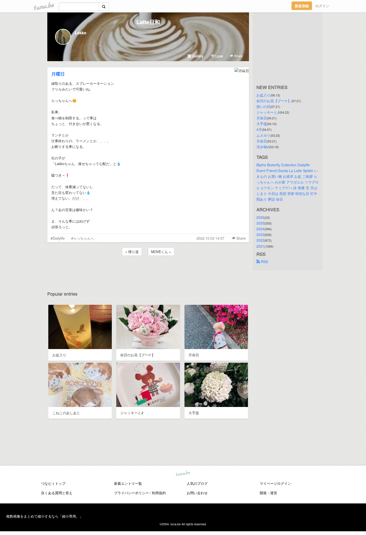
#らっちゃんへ (82, 238)
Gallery (197, 55)
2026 (260, 217)
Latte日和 (148, 22)
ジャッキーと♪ (268, 112)
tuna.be (182, 473)
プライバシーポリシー (131, 492)
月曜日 (58, 74)
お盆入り (263, 94)
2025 (260, 223)
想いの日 (263, 106)
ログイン (322, 5)
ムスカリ (263, 135)
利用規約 (159, 492)
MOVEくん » (161, 251)
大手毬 (261, 123)
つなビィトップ (53, 483)
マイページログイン (275, 483)
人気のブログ (197, 483)
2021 (260, 246)
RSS (264, 261)
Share (238, 55)
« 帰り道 (132, 251)
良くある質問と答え (56, 492)
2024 (260, 228)
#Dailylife (58, 238)
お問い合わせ (197, 492)
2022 (260, 240)
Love (218, 55)
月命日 (261, 117)
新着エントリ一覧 (128, 483)
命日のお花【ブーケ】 (273, 100)
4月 (259, 129)
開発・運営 (268, 492)
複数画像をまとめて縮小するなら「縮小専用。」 (44, 516)
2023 (260, 234)
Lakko (80, 33)
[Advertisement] (148, 270)
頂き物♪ (262, 146)
